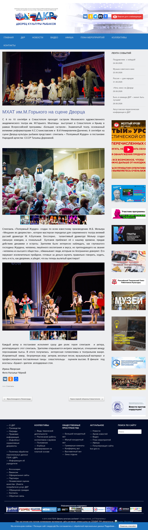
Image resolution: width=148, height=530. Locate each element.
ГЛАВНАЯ (9, 37)
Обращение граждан (19, 490)
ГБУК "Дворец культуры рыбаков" (65, 518)
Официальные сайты (19, 475)
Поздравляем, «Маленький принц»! (128, 112)
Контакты (13, 493)
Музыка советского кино (123, 59)
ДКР (23, 37)
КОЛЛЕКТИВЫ (119, 37)
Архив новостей (100, 434)
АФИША (69, 37)
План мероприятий (102, 440)
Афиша (96, 443)
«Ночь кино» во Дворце (123, 78)
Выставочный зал (73, 451)
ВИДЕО (54, 37)
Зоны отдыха (71, 454)
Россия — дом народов (123, 69)
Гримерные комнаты (74, 445)
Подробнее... (110, 526)
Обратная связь (16, 496)
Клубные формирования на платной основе (43, 449)
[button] (102, 181)
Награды (13, 431)
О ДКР (12, 425)
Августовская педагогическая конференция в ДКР (126, 101)
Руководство (15, 428)
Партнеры (14, 478)
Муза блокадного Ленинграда (17, 399)
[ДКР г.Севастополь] (35, 16)
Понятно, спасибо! (128, 526)
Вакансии (13, 472)
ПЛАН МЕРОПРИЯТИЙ (92, 37)
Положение (42, 443)
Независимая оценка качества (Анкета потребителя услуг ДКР (18, 484)
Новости (96, 431)
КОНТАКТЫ (9, 45)
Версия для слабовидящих (129, 16)
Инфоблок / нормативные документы (13, 443)
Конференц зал (72, 448)
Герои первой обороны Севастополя (86, 399)
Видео (96, 437)
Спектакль (10, 386)
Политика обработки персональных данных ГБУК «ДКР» (17, 454)
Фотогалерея (14, 469)
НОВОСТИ (37, 37)
